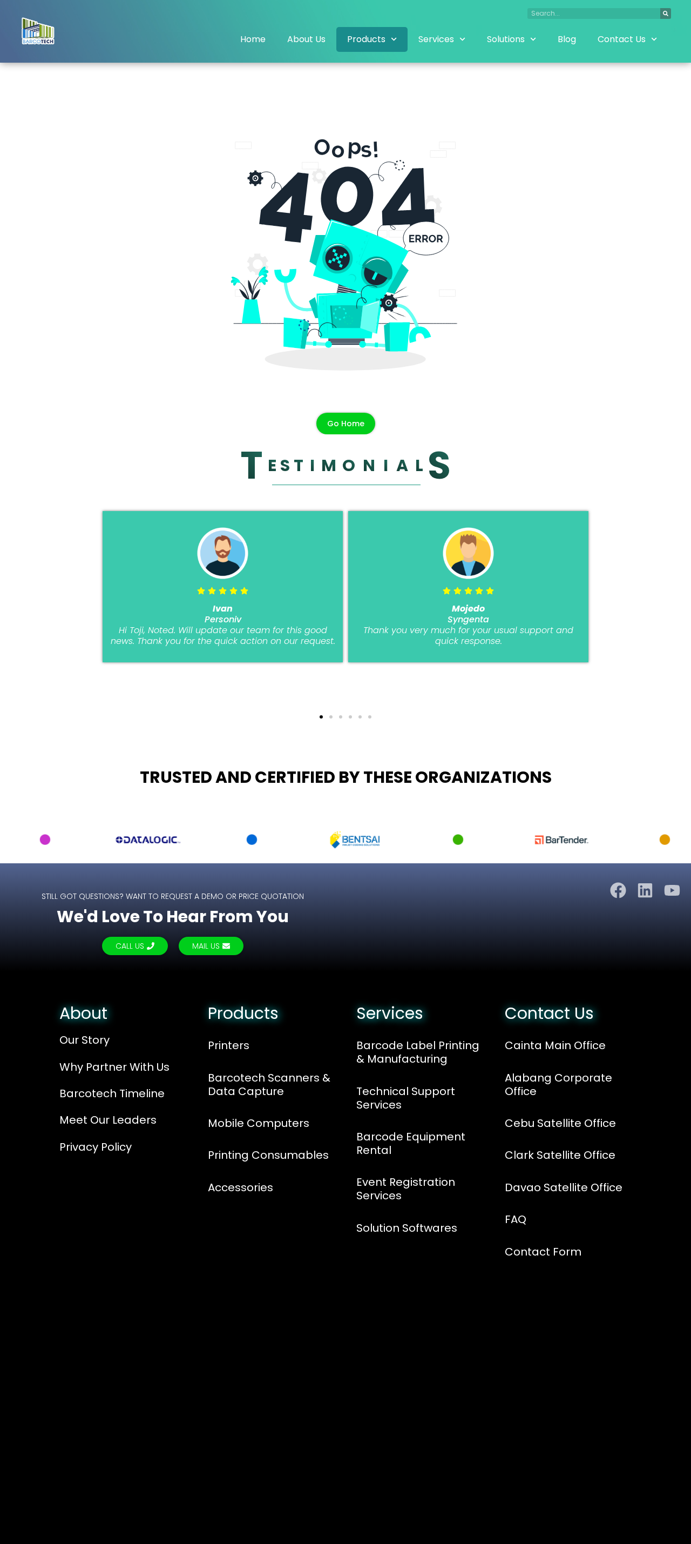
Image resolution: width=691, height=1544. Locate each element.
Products (366, 39)
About (83, 1013)
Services (436, 39)
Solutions (506, 39)
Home (253, 39)
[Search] (665, 13)
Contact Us (622, 39)
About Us (306, 39)
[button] (13, 591)
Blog (567, 39)
